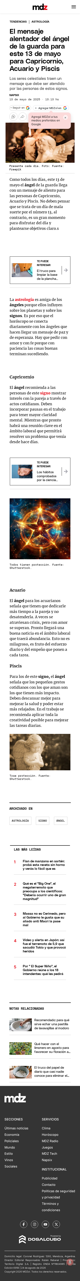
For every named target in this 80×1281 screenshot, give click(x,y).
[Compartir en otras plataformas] (23, 116)
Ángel (60, 820)
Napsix (14, 95)
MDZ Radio (50, 1141)
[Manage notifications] (70, 1262)
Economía (11, 1135)
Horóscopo (50, 1135)
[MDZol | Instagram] (34, 1224)
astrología (24, 299)
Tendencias (18, 21)
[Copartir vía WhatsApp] (13, 116)
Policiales (11, 1141)
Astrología (20, 820)
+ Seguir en (17, 107)
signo (45, 393)
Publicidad (49, 1178)
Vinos (8, 1160)
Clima (46, 1128)
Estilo (8, 1154)
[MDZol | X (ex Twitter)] (56, 1224)
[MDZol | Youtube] (45, 1224)
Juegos (47, 1147)
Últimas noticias (16, 1128)
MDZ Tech (49, 1154)
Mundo (9, 1147)
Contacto (48, 1185)
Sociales (10, 1166)
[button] (73, 6)
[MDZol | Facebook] (23, 1224)
